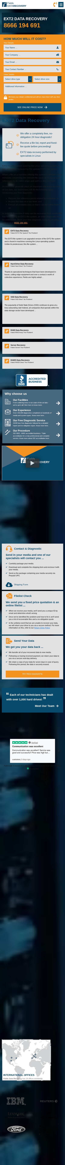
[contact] (26, 1060)
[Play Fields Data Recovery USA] (32, 463)
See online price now (30, 107)
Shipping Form (21, 584)
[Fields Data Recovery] (14, 5)
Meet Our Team (44, 705)
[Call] (55, 5)
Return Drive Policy (42, 628)
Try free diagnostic (32, 674)
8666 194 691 (22, 25)
